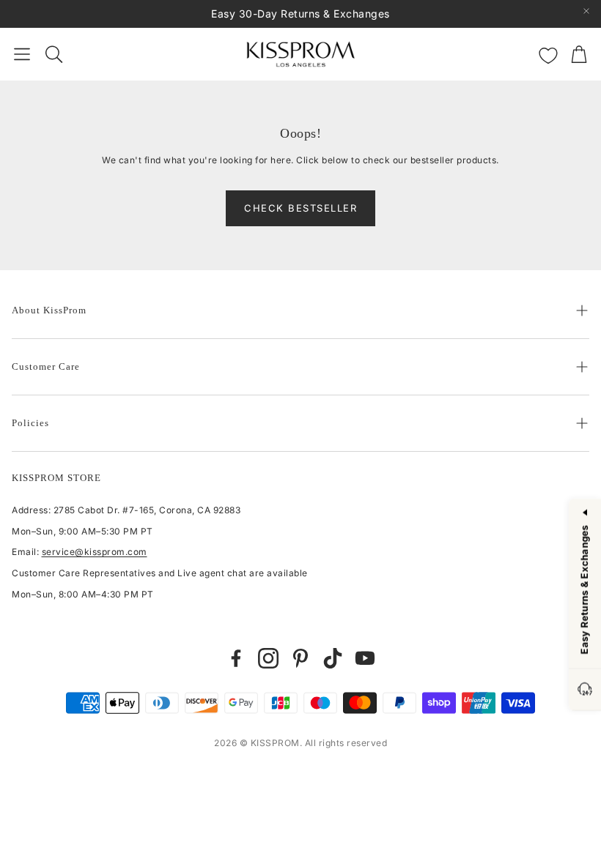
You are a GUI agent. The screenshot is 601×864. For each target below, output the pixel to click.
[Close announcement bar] (586, 11)
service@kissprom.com (94, 551)
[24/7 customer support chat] (585, 690)
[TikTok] (332, 658)
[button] (22, 54)
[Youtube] (365, 658)
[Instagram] (268, 658)
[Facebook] (236, 658)
